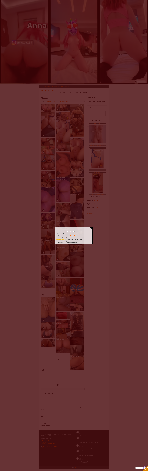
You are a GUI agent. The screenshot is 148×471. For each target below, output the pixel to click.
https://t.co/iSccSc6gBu (70, 235)
